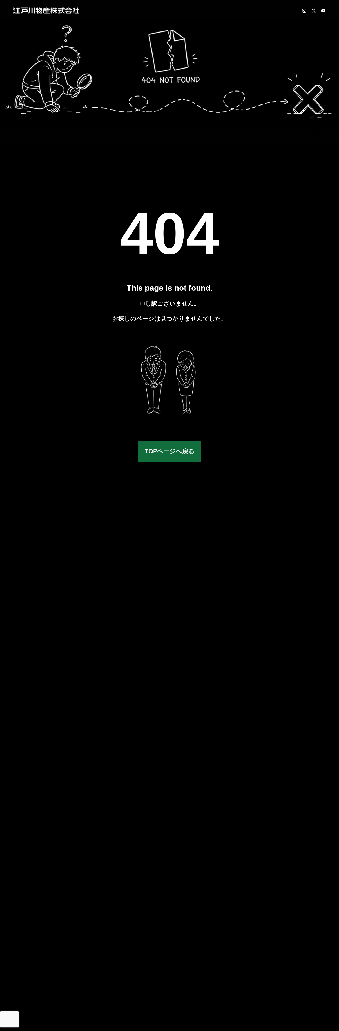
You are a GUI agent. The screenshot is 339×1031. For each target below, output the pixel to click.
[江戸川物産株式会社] (46, 10)
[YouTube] (323, 10)
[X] (313, 10)
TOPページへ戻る (170, 451)
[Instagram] (304, 10)
